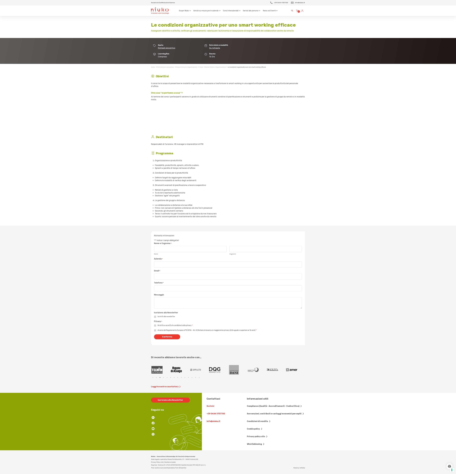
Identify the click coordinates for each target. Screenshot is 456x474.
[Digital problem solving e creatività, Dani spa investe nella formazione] (160, 370)
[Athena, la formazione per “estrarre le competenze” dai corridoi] (276, 370)
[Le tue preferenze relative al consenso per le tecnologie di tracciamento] (452, 470)
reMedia (302, 468)
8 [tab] (178, 377)
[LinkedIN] (153, 418)
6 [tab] (170, 377)
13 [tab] (195, 377)
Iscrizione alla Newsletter (170, 400)
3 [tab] (160, 377)
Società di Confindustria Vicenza (163, 2)
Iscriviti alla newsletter (166, 317)
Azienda (158, 259)
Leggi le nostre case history (165, 386)
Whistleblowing (254, 444)
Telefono (159, 283)
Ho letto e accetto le (175, 325)
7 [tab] (174, 377)
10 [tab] (185, 377)
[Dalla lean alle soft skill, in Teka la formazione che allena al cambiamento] (199, 370)
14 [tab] (199, 377)
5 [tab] (167, 377)
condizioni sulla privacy (183, 325)
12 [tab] (192, 377)
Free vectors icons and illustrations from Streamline (168, 468)
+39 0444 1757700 (281, 2)
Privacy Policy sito (157, 462)
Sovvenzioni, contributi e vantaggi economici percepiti (274, 414)
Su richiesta (214, 48)
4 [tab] (163, 377)
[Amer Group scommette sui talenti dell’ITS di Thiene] (218, 370)
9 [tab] (181, 377)
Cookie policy (253, 429)
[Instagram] (153, 434)
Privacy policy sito (256, 436)
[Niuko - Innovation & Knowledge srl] (160, 10)
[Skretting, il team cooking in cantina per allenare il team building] (180, 370)
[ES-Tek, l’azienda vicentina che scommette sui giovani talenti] (237, 370)
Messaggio (159, 295)
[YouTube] (153, 429)
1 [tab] (153, 377)
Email (157, 271)
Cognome (232, 254)
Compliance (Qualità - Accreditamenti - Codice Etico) (273, 406)
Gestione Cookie (170, 462)
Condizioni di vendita (257, 421)
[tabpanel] (160, 370)
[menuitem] (185, 10)
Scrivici (210, 406)
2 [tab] (156, 377)
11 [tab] (188, 377)
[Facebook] (153, 423)
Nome (156, 254)
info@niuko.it (300, 2)
